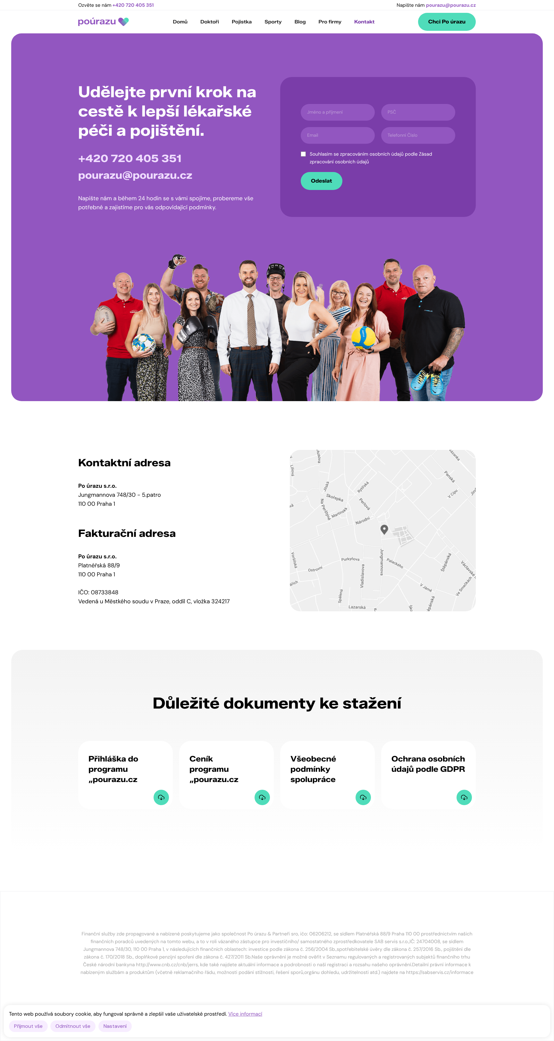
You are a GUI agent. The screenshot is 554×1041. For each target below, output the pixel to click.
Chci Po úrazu (447, 22)
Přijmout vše (28, 1026)
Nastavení (115, 1026)
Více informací (245, 1014)
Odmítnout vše (72, 1026)
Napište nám (436, 5)
